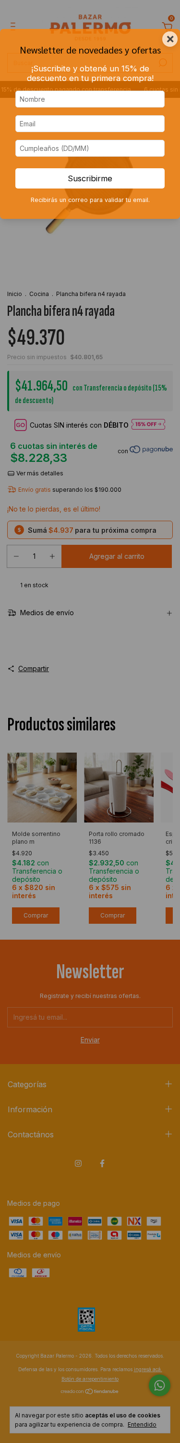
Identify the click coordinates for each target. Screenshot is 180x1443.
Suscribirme (90, 178)
